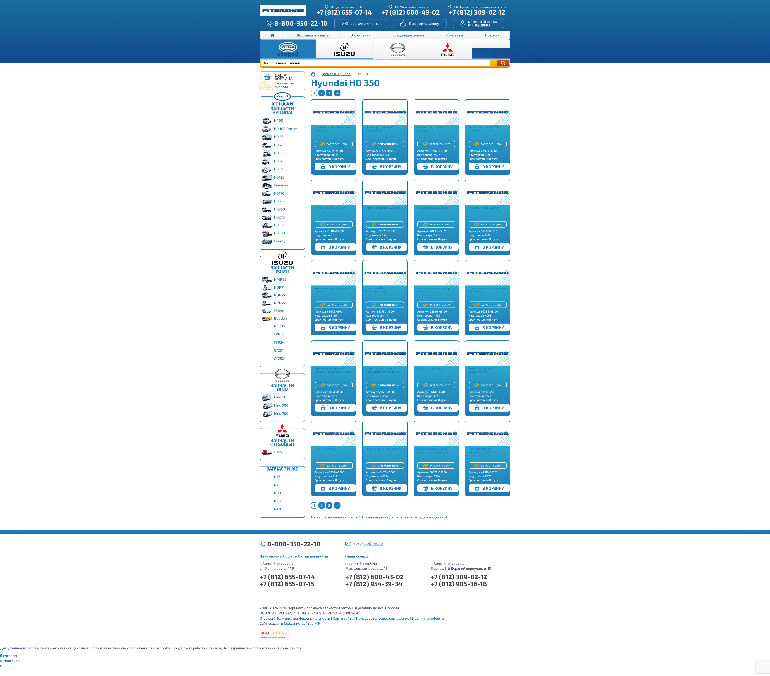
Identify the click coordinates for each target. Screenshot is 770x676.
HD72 (278, 161)
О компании (361, 35)
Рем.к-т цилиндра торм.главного (480, 370)
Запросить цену (337, 144)
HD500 (279, 233)
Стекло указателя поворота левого (487, 289)
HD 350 (280, 225)
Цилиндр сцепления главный (430, 128)
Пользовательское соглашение (382, 618)
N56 (277, 476)
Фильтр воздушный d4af (433, 207)
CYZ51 (279, 350)
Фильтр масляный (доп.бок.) (384, 207)
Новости (492, 35)
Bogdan (280, 318)
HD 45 (279, 145)
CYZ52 (279, 358)
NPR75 (279, 303)
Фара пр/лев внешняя (483, 207)
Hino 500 (281, 405)
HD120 (279, 177)
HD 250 (280, 201)
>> (337, 93)
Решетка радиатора (430, 368)
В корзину (339, 166)
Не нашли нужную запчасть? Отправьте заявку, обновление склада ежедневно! (379, 517)
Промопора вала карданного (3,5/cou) (483, 450)
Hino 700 (281, 413)
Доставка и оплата (312, 35)
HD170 (279, 193)
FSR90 (279, 310)
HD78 (278, 169)
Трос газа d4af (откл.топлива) (376, 289)
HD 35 (278, 136)
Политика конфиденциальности (303, 618)
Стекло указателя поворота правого (435, 289)
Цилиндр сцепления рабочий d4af (379, 128)
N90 (277, 501)
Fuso (278, 452)
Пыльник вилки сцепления (383, 448)
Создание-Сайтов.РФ (302, 623)
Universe (281, 185)
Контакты (454, 35)
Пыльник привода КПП (329, 448)
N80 (277, 493)
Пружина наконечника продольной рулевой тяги (434, 450)
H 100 (278, 120)
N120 (278, 509)
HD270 (279, 217)
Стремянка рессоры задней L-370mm (333, 128)
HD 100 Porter (285, 128)
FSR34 (279, 342)
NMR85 (280, 279)
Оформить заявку (424, 23)
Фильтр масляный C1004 (330, 207)
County (280, 241)
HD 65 (278, 153)
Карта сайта (343, 618)
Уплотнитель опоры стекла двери (333, 289)
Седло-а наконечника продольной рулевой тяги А (384, 370)
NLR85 (279, 326)
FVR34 (279, 334)
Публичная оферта (428, 618)
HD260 (279, 209)
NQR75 (279, 295)
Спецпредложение (408, 35)
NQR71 (279, 287)
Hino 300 (281, 397)
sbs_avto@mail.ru (365, 23)
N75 (277, 485)
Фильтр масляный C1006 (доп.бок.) (484, 128)
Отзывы (266, 618)
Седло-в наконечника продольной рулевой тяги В (333, 370)
